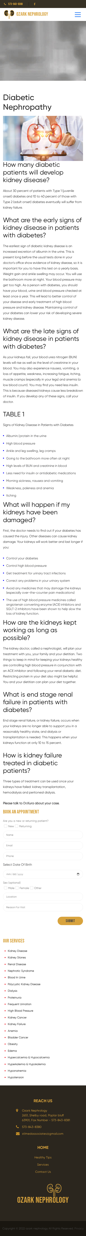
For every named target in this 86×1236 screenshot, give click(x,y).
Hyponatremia (17, 1070)
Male (11, 888)
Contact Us (43, 1172)
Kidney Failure (17, 1024)
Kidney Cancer (17, 1017)
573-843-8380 (15, 4)
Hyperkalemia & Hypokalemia (27, 1064)
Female (24, 888)
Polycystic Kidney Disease (24, 984)
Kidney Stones (17, 957)
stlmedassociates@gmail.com (42, 1133)
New (11, 826)
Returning (25, 826)
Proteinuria (14, 997)
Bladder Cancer (18, 1037)
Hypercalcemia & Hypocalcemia (29, 1057)
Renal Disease (17, 964)
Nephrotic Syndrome (21, 970)
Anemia (13, 1030)
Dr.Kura (28, 803)
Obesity (13, 1044)
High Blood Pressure (20, 1010)
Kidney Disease (17, 950)
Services (43, 1164)
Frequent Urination (19, 1004)
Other (37, 888)
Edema (12, 1050)
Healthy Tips (43, 1157)
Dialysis (12, 990)
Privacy (79, 1228)
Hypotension (16, 1077)
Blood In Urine (16, 977)
